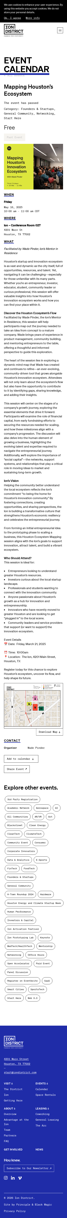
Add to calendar (18, 758)
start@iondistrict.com (20, 1072)
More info (33, 17)
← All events (14, 75)
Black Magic (43, 1204)
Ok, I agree (12, 17)
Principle (23, 1204)
